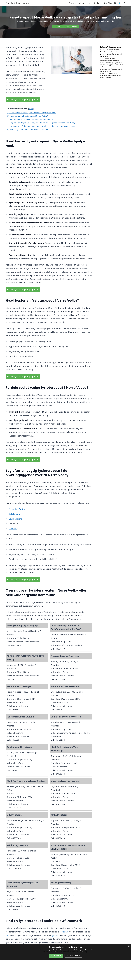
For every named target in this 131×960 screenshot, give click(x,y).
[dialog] (65, 952)
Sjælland (97, 3)
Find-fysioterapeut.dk (17, 3)
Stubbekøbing (15, 518)
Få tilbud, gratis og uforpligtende (65, 26)
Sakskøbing (14, 514)
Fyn (89, 3)
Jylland (81, 3)
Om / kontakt (110, 3)
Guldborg (13, 528)
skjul (31, 109)
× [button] (129, 946)
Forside (72, 3)
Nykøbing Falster (17, 509)
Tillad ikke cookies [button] (73, 956)
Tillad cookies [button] (56, 956)
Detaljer (86, 952)
